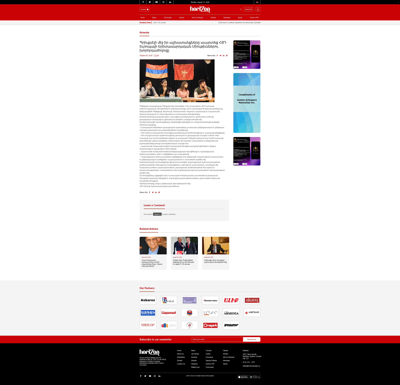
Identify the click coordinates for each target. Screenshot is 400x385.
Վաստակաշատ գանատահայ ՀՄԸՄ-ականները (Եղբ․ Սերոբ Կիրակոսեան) (152, 263)
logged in (157, 214)
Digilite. (212, 376)
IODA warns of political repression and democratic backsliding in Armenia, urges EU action (235, 22)
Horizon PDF (254, 17)
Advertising (181, 357)
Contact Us (181, 364)
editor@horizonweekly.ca (251, 366)
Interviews (226, 17)
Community (168, 17)
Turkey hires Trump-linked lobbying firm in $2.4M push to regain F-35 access (183, 262)
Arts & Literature (197, 17)
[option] (256, 22)
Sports (240, 17)
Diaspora (194, 364)
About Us (180, 354)
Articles (213, 17)
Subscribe (248, 9)
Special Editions (211, 360)
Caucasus (209, 357)
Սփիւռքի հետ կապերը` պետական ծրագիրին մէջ (215, 261)
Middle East (195, 367)
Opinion (181, 17)
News (154, 17)
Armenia (194, 357)
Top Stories (195, 354)
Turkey (208, 354)
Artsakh (194, 360)
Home (142, 17)
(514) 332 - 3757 (249, 362)
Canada (208, 350)
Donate (143, 9)
